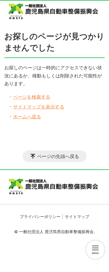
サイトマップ (77, 216)
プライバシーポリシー (40, 216)
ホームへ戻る (27, 116)
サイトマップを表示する (38, 107)
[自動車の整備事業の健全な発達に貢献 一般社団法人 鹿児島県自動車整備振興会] (54, 11)
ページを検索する (31, 97)
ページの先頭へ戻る (58, 156)
